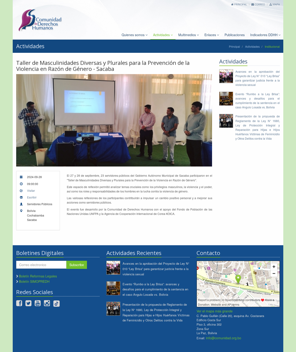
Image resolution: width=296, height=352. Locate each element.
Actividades (162, 34)
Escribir (32, 197)
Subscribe (76, 264)
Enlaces (210, 34)
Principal (240, 4)
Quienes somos (133, 34)
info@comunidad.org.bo (223, 338)
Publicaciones (235, 34)
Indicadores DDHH (264, 34)
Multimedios (187, 34)
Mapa (276, 4)
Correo (259, 4)
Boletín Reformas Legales (38, 276)
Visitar (31, 190)
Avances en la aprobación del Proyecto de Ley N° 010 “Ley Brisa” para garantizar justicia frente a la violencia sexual (156, 268)
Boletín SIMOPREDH (34, 281)
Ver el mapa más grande (215, 311)
